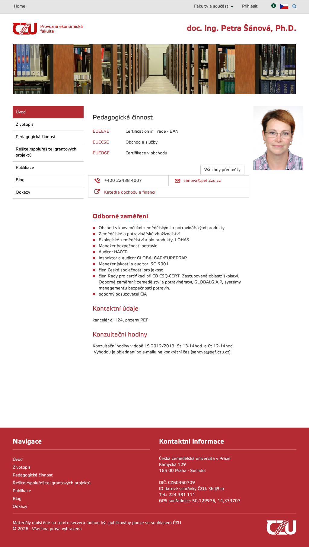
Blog (20, 180)
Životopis (24, 124)
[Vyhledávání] (294, 6)
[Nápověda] (273, 6)
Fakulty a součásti (211, 6)
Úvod (21, 112)
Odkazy (23, 192)
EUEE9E (101, 131)
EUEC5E (101, 142)
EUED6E (101, 153)
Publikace (25, 167)
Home (19, 6)
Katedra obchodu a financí (129, 192)
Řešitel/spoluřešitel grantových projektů (46, 152)
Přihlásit (250, 6)
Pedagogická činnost (36, 136)
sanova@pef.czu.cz (202, 180)
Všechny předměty (222, 169)
